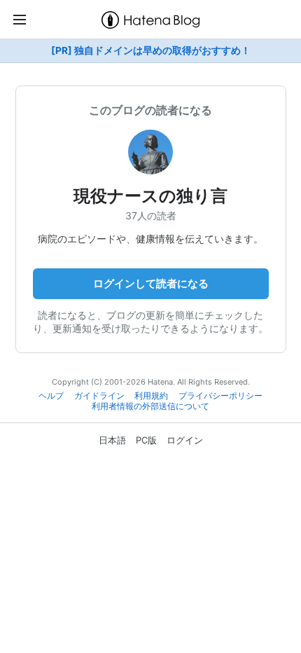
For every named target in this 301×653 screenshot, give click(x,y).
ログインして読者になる (151, 283)
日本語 (112, 440)
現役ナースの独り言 (159, 196)
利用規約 (151, 396)
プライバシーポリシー (220, 396)
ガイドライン (99, 396)
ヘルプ (51, 396)
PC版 (146, 440)
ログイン (185, 440)
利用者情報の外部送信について (150, 406)
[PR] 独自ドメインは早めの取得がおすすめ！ (151, 50)
